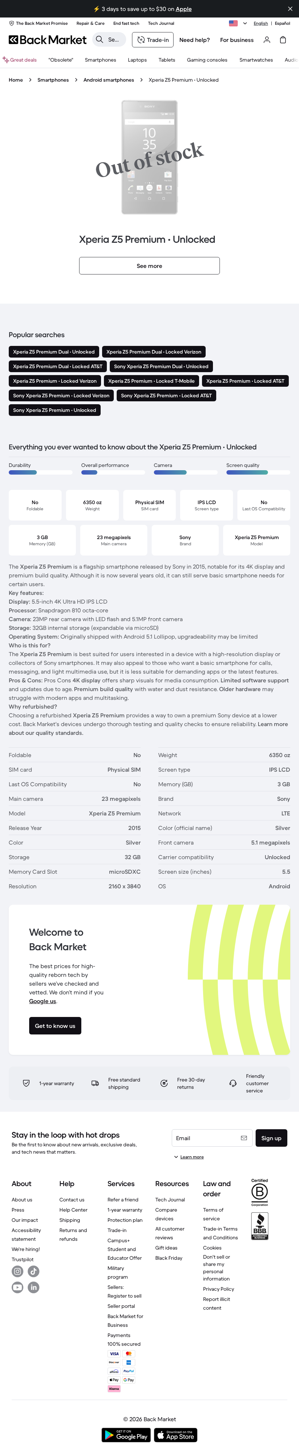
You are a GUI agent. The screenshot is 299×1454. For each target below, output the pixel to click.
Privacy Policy (218, 1289)
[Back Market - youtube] (17, 1287)
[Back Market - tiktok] (33, 1271)
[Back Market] (47, 39)
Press (18, 1210)
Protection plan (125, 1220)
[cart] (283, 39)
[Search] (99, 39)
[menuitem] (100, 60)
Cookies (212, 1247)
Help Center (73, 1210)
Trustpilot (23, 1259)
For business (237, 39)
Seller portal (121, 1306)
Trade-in (117, 1230)
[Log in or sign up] (267, 39)
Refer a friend (123, 1199)
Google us (42, 1001)
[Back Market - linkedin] (33, 1287)
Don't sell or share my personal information (216, 1268)
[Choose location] (239, 23)
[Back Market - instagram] (17, 1271)
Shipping (69, 1220)
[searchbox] (115, 39)
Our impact (25, 1220)
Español (282, 23)
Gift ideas (166, 1247)
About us (22, 1199)
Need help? (194, 39)
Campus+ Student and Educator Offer (125, 1249)
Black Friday (168, 1258)
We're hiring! (26, 1249)
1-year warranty (125, 1210)
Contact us (72, 1199)
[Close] (290, 8)
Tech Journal (170, 1199)
